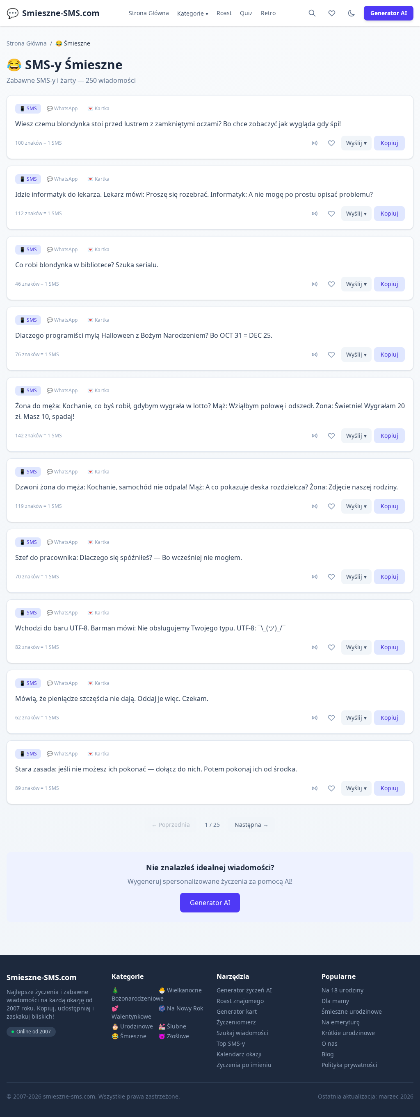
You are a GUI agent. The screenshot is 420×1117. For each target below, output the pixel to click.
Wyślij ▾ (356, 143)
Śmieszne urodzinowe (352, 1011)
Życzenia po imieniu (244, 1065)
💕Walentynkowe (131, 1012)
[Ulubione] (331, 13)
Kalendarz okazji (239, 1054)
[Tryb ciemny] (351, 13)
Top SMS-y (231, 1043)
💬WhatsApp (62, 108)
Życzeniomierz (236, 1022)
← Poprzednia (170, 824)
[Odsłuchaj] (314, 143)
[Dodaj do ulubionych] (331, 143)
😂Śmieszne (129, 1036)
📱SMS (28, 108)
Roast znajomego (240, 1001)
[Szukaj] (312, 13)
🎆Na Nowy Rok (180, 1008)
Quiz (246, 13)
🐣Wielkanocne (180, 990)
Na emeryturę (341, 1022)
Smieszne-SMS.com (53, 13)
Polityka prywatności (349, 1065)
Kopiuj (389, 143)
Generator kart (237, 1011)
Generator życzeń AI (244, 990)
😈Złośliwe (173, 1036)
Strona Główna (149, 13)
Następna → (252, 824)
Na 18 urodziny (342, 990)
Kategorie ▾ (192, 13)
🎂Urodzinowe (132, 1026)
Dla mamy (335, 1001)
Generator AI (388, 13)
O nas (330, 1043)
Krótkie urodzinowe (348, 1033)
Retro (268, 13)
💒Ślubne (172, 1026)
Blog (328, 1054)
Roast (224, 13)
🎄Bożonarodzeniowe (134, 994)
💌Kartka (98, 108)
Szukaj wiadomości (242, 1033)
